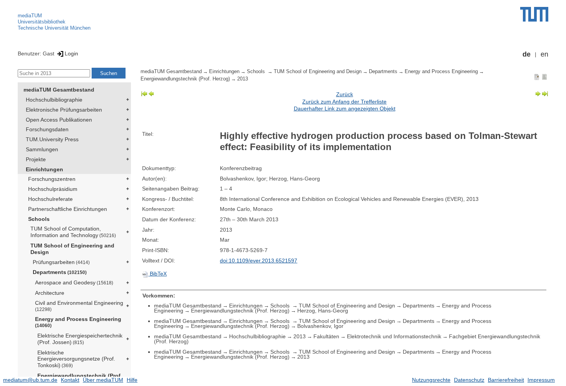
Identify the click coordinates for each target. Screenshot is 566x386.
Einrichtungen (44, 169)
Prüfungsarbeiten (61, 262)
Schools (39, 219)
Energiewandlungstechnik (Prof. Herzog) (185, 79)
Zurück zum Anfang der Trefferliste (344, 102)
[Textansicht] (544, 76)
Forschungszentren (51, 179)
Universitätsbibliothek (41, 22)
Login (71, 53)
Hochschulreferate (50, 199)
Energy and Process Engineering (78, 322)
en (544, 54)
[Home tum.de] (534, 14)
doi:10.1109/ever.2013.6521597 (258, 260)
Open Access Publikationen (59, 120)
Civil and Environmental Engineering (79, 306)
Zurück (344, 94)
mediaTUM (30, 15)
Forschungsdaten (47, 129)
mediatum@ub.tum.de (30, 380)
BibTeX (157, 274)
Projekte (36, 159)
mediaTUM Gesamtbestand (58, 90)
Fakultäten (326, 336)
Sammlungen (42, 149)
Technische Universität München (54, 28)
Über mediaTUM (103, 380)
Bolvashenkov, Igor (320, 326)
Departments (60, 272)
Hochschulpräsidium (52, 189)
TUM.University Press (52, 139)
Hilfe (132, 380)
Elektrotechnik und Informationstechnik (394, 336)
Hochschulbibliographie (54, 100)
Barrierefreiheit (506, 380)
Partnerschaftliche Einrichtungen (67, 209)
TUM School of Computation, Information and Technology (73, 232)
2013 (242, 79)
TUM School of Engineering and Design (72, 248)
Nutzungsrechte (431, 380)
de (526, 54)
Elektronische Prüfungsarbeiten (64, 110)
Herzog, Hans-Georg (322, 310)
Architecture (49, 293)
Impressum (541, 380)
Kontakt (70, 380)
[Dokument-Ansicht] (537, 76)
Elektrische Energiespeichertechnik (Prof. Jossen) (79, 339)
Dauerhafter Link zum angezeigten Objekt (344, 108)
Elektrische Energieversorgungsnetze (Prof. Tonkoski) (76, 359)
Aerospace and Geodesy (74, 282)
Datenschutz (469, 380)
